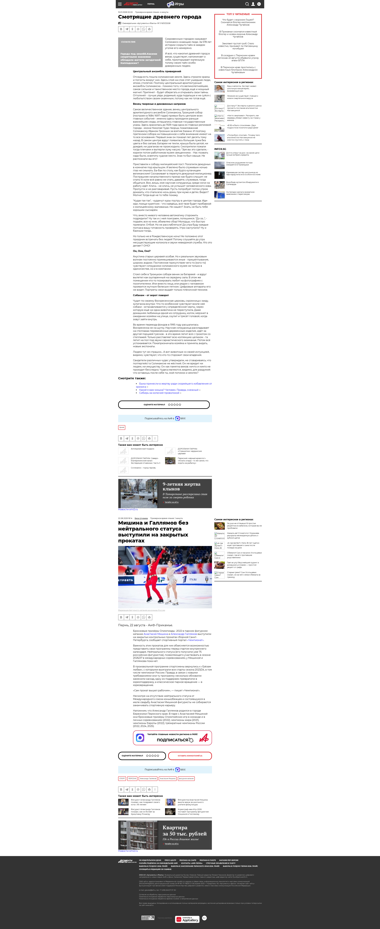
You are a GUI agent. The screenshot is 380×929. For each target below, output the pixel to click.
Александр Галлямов (184, 634)
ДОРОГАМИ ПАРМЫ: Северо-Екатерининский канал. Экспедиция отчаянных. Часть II (145, 460)
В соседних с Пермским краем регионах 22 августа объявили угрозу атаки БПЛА (238, 58)
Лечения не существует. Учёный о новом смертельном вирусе (242, 97)
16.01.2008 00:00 (125, 12)
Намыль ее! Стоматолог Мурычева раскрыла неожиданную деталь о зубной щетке (243, 535)
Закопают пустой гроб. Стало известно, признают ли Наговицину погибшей (238, 46)
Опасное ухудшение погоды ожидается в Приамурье (239, 164)
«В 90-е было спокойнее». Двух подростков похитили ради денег (242, 126)
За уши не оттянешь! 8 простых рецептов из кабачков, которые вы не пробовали (244, 525)
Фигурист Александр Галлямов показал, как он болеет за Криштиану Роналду (145, 811)
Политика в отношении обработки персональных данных (162, 897)
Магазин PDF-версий (228, 860)
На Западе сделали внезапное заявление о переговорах (240, 193)
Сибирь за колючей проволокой (159, 392)
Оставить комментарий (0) (190, 756)
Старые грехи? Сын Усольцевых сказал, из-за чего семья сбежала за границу (243, 574)
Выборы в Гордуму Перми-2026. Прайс (240, 866)
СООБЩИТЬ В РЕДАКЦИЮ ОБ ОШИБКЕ (155, 869)
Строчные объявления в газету (220, 863)
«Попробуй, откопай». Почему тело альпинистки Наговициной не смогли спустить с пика (243, 137)
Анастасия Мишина (156, 634)
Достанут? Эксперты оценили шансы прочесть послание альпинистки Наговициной (244, 108)
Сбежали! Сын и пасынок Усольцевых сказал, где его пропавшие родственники (244, 555)
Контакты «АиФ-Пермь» (192, 863)
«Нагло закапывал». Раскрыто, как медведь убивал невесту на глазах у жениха (243, 117)
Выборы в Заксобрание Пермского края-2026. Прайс (195, 866)
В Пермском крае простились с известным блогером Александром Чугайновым (238, 70)
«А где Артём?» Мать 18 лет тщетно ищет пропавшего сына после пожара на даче (243, 545)
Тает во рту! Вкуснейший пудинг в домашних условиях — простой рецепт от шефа (243, 564)
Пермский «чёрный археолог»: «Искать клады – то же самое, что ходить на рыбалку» (193, 460)
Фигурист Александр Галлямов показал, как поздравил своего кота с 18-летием (145, 802)
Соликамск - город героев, (143, 468)
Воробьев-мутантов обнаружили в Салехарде (242, 183)
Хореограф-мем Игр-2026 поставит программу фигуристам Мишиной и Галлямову (193, 811)
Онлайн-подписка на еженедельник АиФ (158, 863)
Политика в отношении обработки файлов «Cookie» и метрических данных (168, 899)
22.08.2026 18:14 (125, 518)
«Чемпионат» (195, 640)
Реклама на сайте (187, 860)
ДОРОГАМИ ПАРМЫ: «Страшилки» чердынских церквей (190, 451)
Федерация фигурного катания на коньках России (141, 610)
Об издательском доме (150, 860)
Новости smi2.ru (128, 509)
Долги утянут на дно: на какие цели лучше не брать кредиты (242, 154)
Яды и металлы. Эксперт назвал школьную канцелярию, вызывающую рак (241, 88)
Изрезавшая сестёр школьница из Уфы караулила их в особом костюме (243, 173)
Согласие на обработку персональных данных (157, 895)
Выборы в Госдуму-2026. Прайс (153, 866)
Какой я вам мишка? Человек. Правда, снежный (168, 390)
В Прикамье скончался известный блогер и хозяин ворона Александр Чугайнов (238, 34)
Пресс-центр (170, 860)
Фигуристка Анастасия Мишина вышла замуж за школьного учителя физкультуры (193, 802)
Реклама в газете (208, 860)
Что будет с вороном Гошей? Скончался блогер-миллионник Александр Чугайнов (238, 22)
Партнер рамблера (165, 918)
